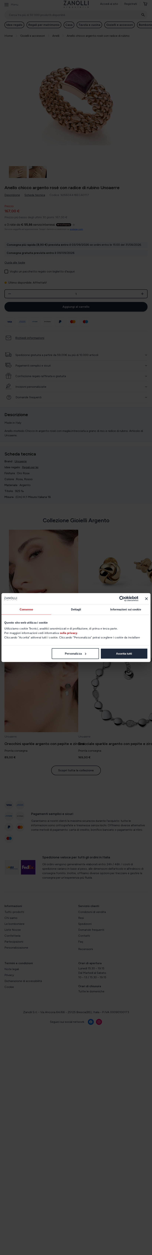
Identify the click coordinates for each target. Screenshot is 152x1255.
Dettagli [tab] (76, 609)
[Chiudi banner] (146, 598)
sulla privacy (68, 632)
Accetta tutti (124, 653)
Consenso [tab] (26, 609)
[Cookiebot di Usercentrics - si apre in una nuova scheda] (122, 599)
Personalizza (73, 653)
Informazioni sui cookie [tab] (125, 609)
